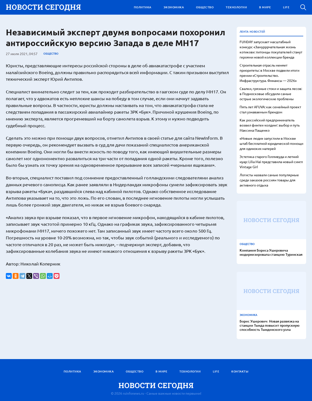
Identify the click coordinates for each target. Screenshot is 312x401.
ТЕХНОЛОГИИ (236, 7)
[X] (29, 276)
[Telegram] (22, 276)
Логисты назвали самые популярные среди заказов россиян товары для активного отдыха (269, 180)
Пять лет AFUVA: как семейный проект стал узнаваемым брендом (270, 109)
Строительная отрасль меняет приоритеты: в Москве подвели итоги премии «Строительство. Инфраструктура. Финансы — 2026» (269, 73)
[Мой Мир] (50, 276)
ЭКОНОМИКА (174, 7)
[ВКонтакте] (9, 276)
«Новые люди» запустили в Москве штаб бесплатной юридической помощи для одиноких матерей (271, 143)
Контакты (239, 371)
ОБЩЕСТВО (205, 7)
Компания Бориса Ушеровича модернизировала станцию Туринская (271, 252)
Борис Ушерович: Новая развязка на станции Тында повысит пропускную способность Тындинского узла (270, 325)
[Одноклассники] (16, 276)
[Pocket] (56, 276)
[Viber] (36, 276)
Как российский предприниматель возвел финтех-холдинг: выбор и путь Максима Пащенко (270, 125)
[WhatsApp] (43, 276)
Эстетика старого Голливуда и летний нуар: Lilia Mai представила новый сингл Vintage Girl (271, 161)
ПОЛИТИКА (142, 7)
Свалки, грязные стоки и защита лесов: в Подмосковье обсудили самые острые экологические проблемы (271, 93)
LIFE (286, 7)
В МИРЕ (265, 7)
